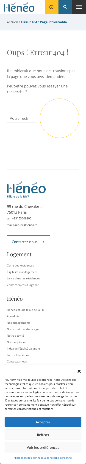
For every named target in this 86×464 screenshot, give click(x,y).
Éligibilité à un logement (22, 272)
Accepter (43, 422)
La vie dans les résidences (23, 278)
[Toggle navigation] (79, 7)
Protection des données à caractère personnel (43, 458)
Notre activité (15, 336)
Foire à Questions (18, 355)
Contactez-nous (25, 241)
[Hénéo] (19, 7)
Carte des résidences (20, 265)
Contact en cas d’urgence (23, 285)
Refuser (43, 434)
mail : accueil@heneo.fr (22, 225)
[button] (79, 370)
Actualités (13, 316)
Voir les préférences (43, 447)
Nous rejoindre (16, 342)
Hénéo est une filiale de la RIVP (26, 310)
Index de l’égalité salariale (23, 348)
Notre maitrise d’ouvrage (23, 329)
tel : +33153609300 (19, 218)
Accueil (12, 22)
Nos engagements (18, 323)
